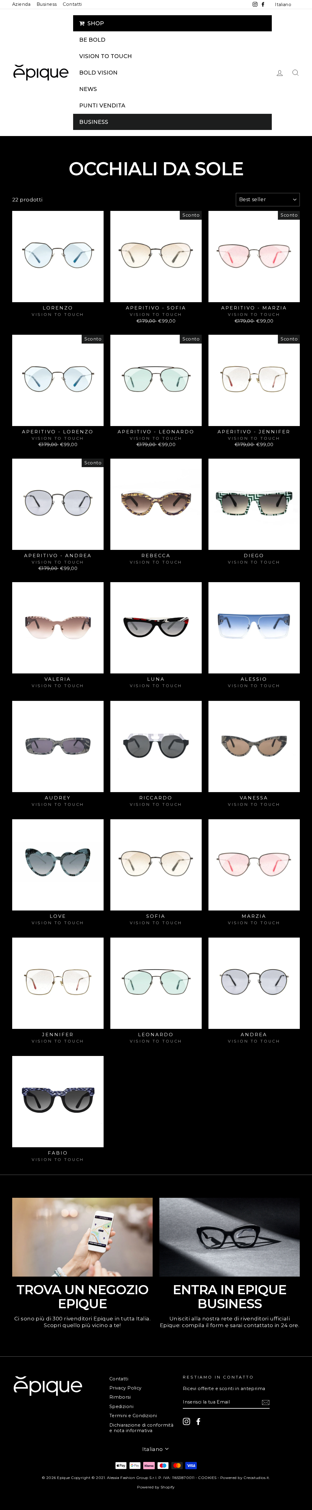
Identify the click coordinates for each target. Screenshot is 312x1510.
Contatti (72, 4)
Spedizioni (121, 1406)
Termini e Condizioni (133, 1415)
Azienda (21, 4)
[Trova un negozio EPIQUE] (82, 1237)
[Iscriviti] (266, 1402)
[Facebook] (198, 1421)
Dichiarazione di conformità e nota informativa (141, 1428)
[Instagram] (186, 1421)
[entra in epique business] (229, 1237)
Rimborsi (120, 1397)
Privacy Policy (125, 1388)
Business (47, 4)
